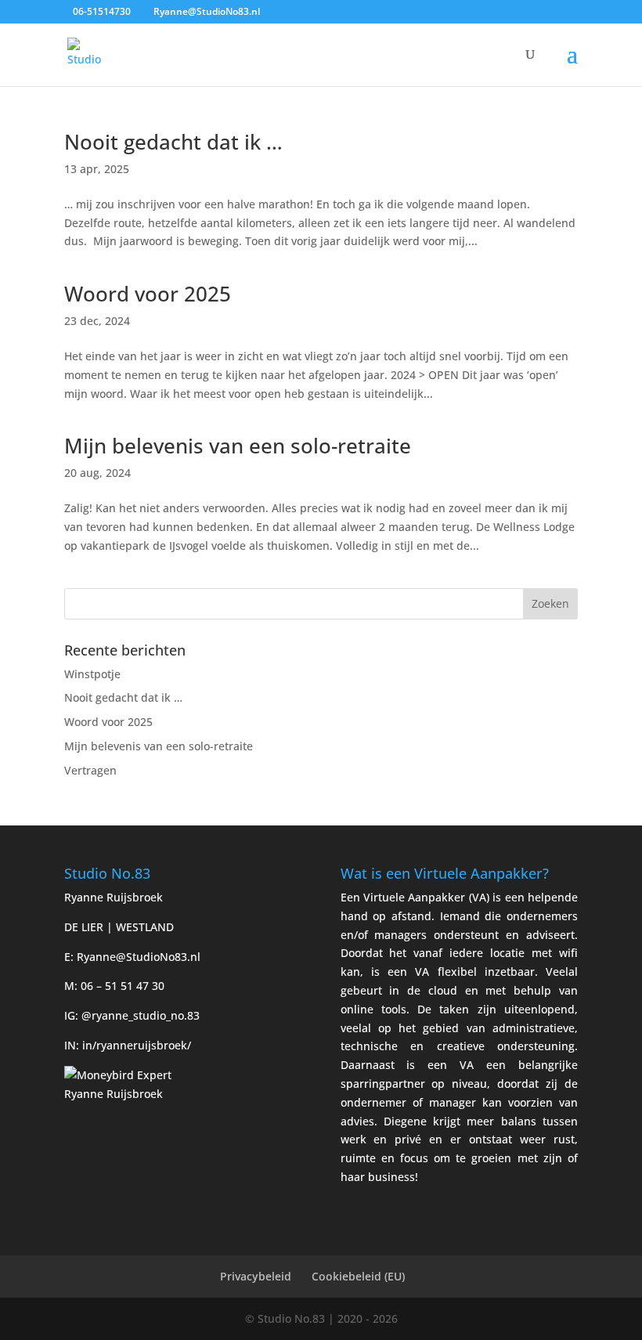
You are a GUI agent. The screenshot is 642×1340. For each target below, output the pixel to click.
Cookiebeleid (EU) (358, 1276)
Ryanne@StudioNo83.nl (138, 956)
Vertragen (90, 770)
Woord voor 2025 (147, 294)
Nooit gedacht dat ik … (173, 142)
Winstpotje (92, 673)
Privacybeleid (255, 1276)
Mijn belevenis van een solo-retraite (237, 446)
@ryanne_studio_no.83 (140, 1015)
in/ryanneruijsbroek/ (136, 1045)
